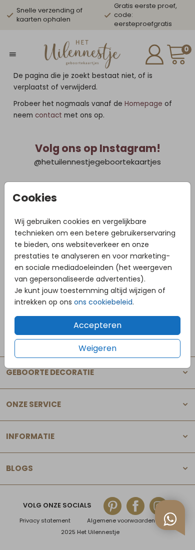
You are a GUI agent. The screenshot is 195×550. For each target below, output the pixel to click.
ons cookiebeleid (103, 302)
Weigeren (97, 348)
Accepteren (98, 325)
